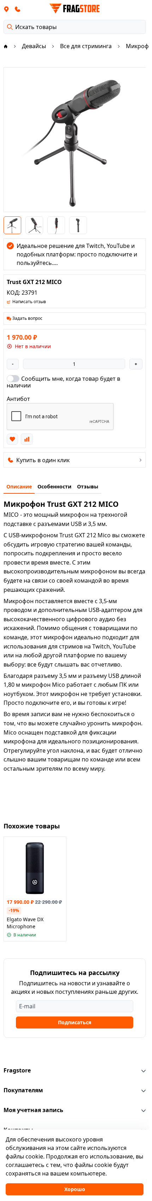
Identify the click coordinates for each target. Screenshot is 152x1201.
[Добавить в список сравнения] (26, 439)
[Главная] (6, 46)
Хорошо (74, 1189)
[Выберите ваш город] (6, 9)
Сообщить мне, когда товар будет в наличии (63, 382)
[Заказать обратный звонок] (18, 9)
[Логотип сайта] (74, 8)
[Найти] (10, 27)
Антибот (18, 399)
